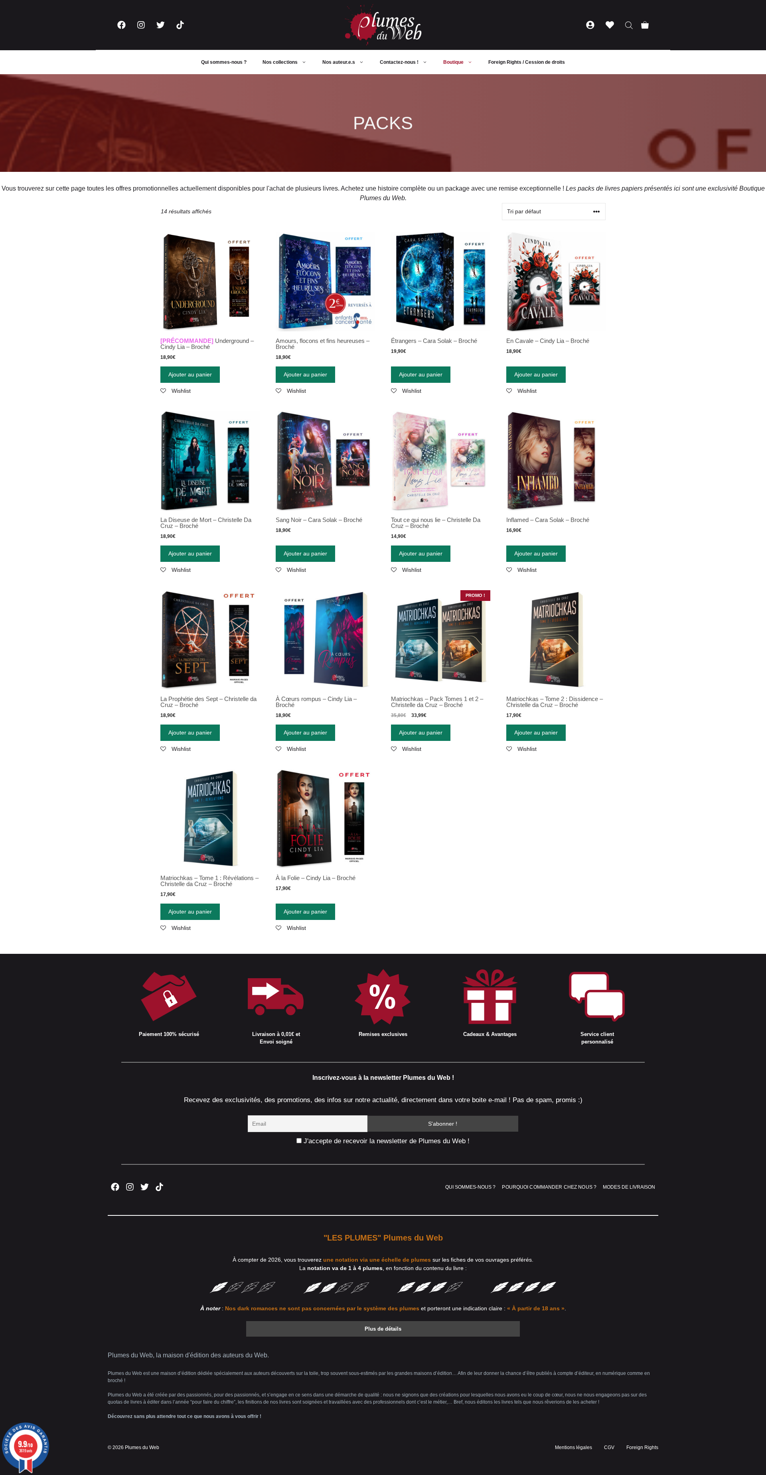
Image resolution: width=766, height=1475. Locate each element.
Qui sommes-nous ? (224, 62)
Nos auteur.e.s (338, 62)
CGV (609, 1447)
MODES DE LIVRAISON (629, 1187)
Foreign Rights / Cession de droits (526, 62)
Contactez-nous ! (399, 62)
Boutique (453, 62)
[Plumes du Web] (383, 25)
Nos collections (280, 62)
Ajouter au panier (190, 374)
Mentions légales (573, 1447)
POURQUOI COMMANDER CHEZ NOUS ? (549, 1187)
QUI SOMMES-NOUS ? (470, 1187)
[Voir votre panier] (645, 25)
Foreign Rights (642, 1447)
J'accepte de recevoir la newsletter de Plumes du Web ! (386, 1141)
